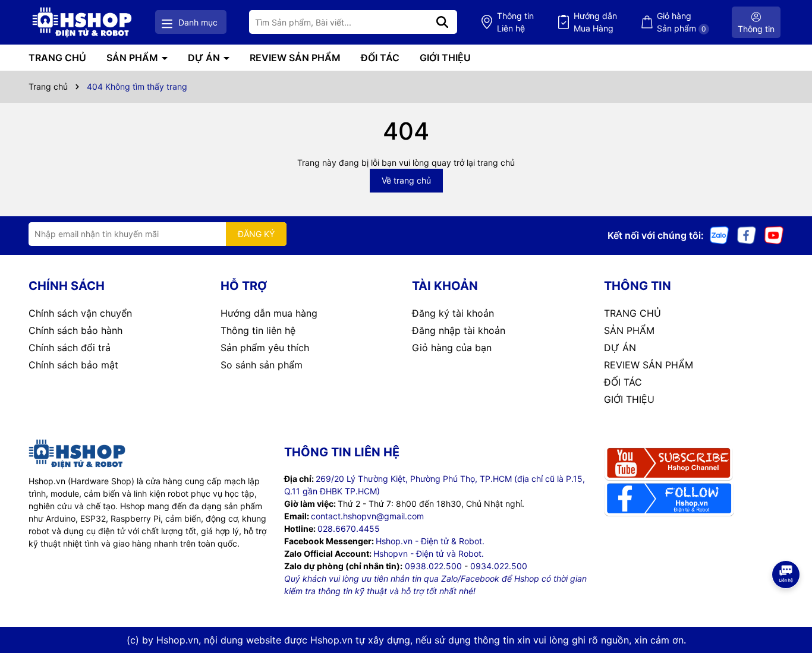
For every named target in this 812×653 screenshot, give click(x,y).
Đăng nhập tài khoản (458, 330)
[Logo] (82, 22)
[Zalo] (719, 234)
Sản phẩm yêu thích (265, 348)
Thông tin (515, 22)
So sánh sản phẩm (262, 365)
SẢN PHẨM (133, 58)
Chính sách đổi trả (70, 348)
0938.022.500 (433, 566)
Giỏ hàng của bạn (452, 348)
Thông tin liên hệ (258, 330)
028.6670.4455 (348, 528)
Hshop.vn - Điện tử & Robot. (430, 541)
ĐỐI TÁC (380, 58)
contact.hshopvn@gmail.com (367, 516)
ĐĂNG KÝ (256, 234)
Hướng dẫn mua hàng (269, 313)
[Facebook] (746, 234)
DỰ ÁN (205, 58)
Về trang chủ (406, 180)
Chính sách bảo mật (73, 365)
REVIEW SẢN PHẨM (295, 58)
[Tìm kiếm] (442, 22)
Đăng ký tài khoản (453, 313)
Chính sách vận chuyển (80, 313)
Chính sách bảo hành (75, 330)
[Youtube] (773, 234)
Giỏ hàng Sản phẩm (681, 22)
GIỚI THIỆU (445, 58)
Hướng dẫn (595, 22)
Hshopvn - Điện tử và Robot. (428, 553)
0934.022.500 (498, 566)
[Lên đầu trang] (786, 605)
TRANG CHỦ (57, 58)
